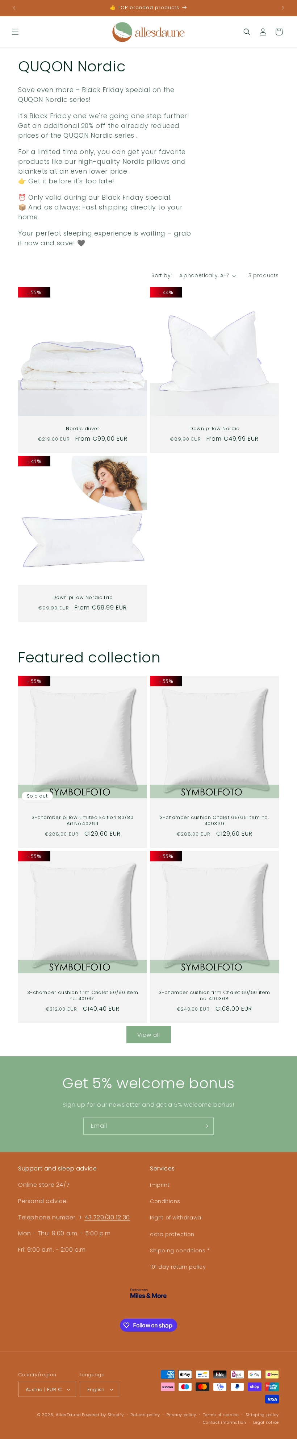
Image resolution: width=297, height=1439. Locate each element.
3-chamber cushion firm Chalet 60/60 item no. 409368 (214, 996)
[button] (15, 32)
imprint (160, 1185)
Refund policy (145, 1415)
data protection (172, 1234)
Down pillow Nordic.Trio (83, 598)
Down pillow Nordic (214, 429)
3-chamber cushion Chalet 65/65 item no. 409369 (214, 821)
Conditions (165, 1201)
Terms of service (221, 1415)
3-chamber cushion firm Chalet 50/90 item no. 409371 (82, 996)
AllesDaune (68, 1415)
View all (148, 1035)
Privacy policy (181, 1415)
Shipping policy (262, 1415)
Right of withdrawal (176, 1217)
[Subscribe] (205, 1126)
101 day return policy (178, 1266)
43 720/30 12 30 (107, 1217)
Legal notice (266, 1422)
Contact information (224, 1422)
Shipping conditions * (180, 1250)
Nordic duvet (82, 429)
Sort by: (161, 275)
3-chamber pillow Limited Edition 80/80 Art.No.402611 (83, 821)
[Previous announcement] (14, 8)
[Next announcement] (283, 8)
